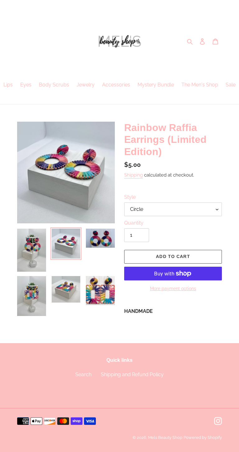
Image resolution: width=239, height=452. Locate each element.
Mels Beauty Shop (165, 437)
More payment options (173, 288)
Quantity (133, 223)
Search (83, 374)
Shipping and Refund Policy (132, 374)
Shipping (133, 175)
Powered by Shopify (203, 437)
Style (130, 197)
